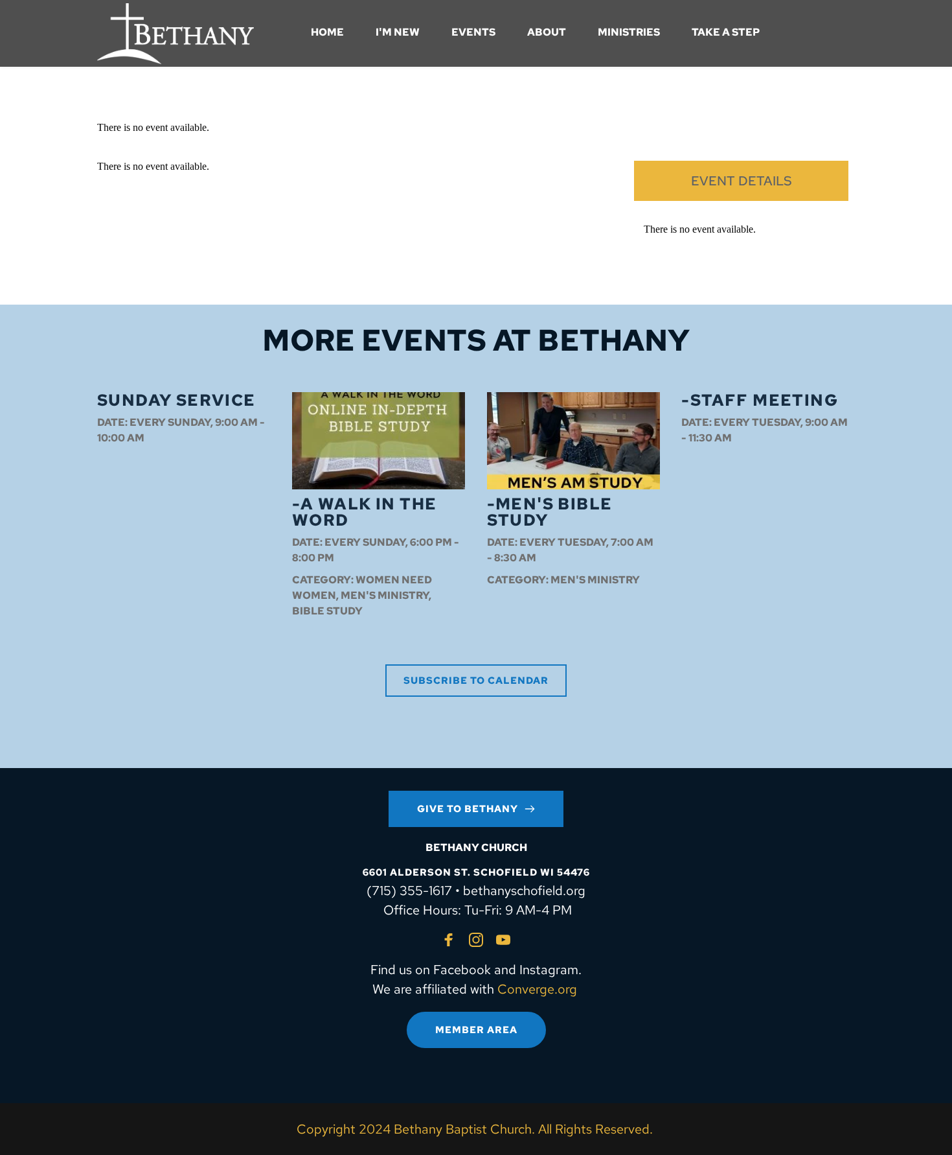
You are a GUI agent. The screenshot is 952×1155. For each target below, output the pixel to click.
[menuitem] (327, 32)
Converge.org (537, 989)
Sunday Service (176, 400)
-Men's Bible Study (550, 512)
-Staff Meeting (759, 400)
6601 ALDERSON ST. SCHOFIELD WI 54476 (476, 872)
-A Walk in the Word (364, 512)
